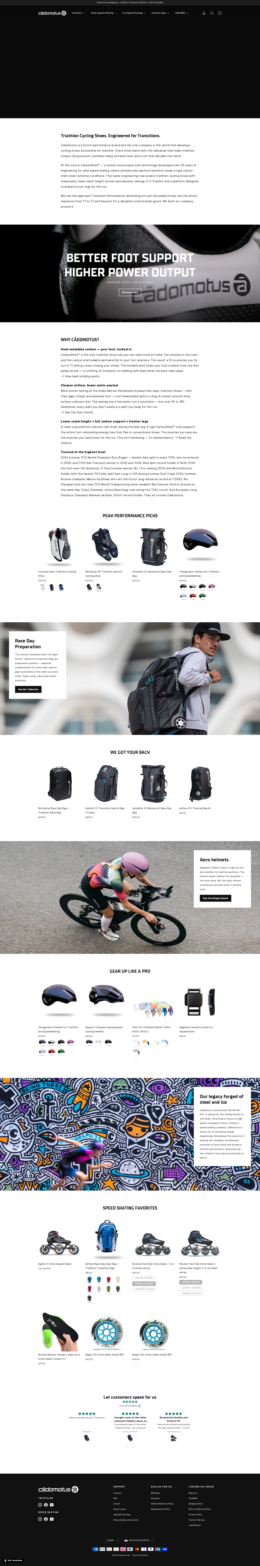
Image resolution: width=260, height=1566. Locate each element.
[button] (128, 1446)
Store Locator (119, 1509)
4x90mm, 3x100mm (144, 1283)
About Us (193, 1493)
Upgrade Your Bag (121, 1515)
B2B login (155, 1493)
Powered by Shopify (140, 1555)
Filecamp (155, 1498)
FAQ (115, 1498)
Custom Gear (159, 13)
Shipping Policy (196, 1504)
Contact (117, 1493)
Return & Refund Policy (200, 1509)
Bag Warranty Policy (160, 1509)
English (110, 1540)
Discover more (130, 292)
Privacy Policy (195, 1515)
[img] (130, 1402)
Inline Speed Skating (102, 13)
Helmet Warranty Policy (162, 1504)
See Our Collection (28, 689)
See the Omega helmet (215, 898)
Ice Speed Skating (132, 13)
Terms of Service (197, 1520)
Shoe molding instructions (125, 1520)
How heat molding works (82, 376)
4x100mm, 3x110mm (144, 1288)
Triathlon (77, 13)
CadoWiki (193, 1498)
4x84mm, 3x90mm (143, 1277)
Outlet (116, 1504)
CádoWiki (180, 13)
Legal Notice (195, 1525)
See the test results (79, 412)
